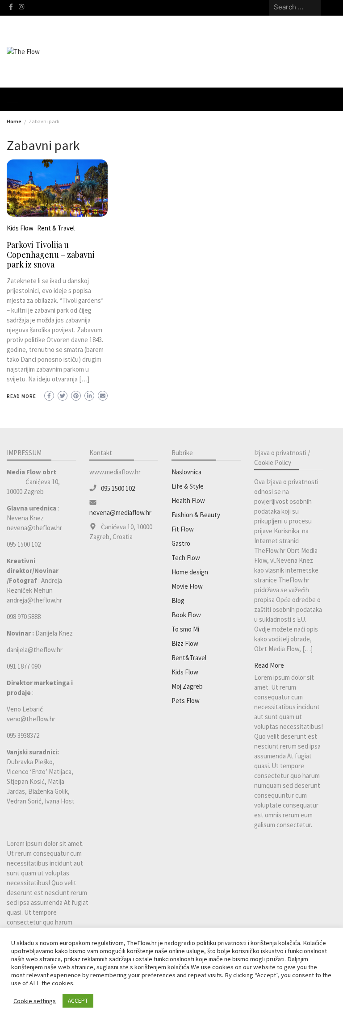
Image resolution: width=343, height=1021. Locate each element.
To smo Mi (185, 629)
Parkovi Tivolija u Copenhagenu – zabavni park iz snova (51, 254)
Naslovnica (186, 472)
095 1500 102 (118, 488)
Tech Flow (186, 557)
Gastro (181, 543)
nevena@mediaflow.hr (120, 512)
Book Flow (186, 615)
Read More (21, 396)
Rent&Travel (189, 657)
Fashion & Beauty (196, 514)
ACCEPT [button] (78, 1000)
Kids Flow (20, 228)
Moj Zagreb (187, 686)
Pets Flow (186, 700)
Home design (190, 572)
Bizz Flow (185, 643)
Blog (178, 600)
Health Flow (188, 500)
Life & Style (188, 486)
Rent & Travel (56, 228)
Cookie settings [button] (34, 1001)
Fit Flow (183, 529)
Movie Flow (187, 586)
